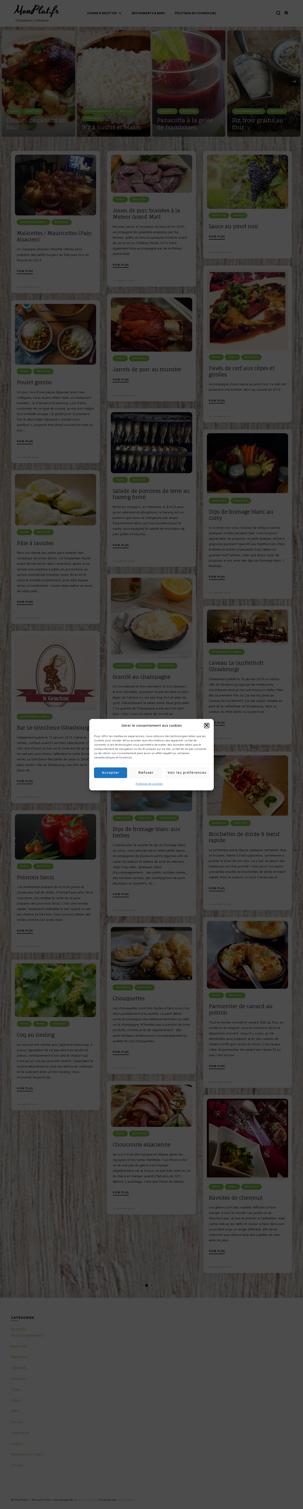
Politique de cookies (149, 783)
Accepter (110, 772)
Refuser (146, 772)
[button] (206, 725)
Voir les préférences (187, 772)
